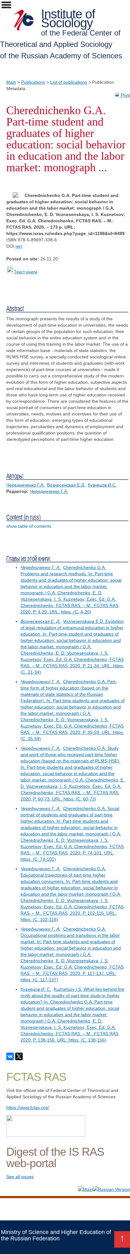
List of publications (68, 82)
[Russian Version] (111, 1189)
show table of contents (28, 526)
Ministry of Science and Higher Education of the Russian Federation (56, 1235)
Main (11, 82)
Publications (33, 82)
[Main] (85, 1189)
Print (125, 95)
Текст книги (25, 271)
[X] (19, 1056)
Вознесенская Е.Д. (66, 484)
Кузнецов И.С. (102, 484)
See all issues (20, 1176)
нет (18, 246)
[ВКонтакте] (10, 1056)
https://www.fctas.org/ (27, 1107)
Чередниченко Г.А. (25, 484)
